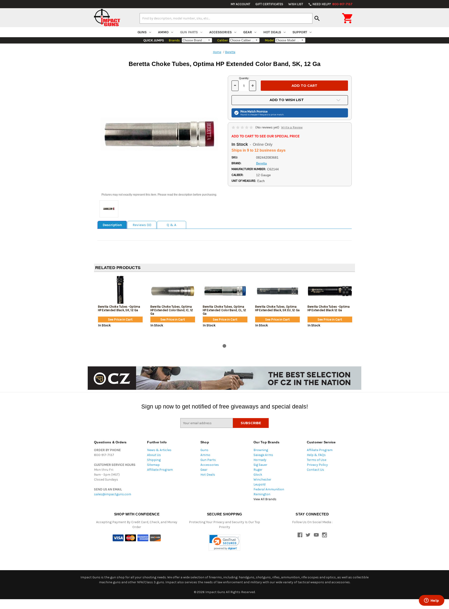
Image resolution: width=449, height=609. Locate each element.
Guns (142, 32)
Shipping (154, 460)
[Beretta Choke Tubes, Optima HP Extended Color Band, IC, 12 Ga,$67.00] (173, 291)
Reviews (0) (142, 225)
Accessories (220, 32)
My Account (240, 4)
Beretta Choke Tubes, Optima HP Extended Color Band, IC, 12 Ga (171, 310)
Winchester (262, 479)
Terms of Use (316, 460)
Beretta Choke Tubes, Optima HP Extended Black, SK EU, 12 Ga (277, 308)
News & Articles (159, 450)
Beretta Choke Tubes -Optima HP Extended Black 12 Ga (329, 308)
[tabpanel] (120, 308)
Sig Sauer (260, 465)
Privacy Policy (317, 465)
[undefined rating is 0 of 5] (243, 127)
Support (300, 32)
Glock (257, 475)
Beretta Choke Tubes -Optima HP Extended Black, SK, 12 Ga (119, 308)
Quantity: (244, 78)
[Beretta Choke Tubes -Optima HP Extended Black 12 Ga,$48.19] (330, 291)
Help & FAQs (316, 455)
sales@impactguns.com (112, 494)
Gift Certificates (269, 4)
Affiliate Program (160, 470)
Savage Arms (263, 455)
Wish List (295, 4)
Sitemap (153, 465)
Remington (261, 494)
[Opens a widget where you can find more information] (431, 601)
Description (112, 225)
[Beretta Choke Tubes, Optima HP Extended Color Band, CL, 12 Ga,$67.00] (225, 291)
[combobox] (226, 18)
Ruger (257, 470)
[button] (224, 542)
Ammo (163, 32)
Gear (247, 32)
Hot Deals (272, 32)
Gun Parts (189, 32)
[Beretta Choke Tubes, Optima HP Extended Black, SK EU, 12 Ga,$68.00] (277, 291)
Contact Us (315, 470)
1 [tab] (224, 346)
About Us (154, 455)
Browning (260, 450)
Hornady (259, 460)
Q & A (171, 225)
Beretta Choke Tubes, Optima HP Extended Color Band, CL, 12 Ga (224, 310)
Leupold (259, 484)
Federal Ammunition (268, 489)
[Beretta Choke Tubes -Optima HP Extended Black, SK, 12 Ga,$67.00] (120, 291)
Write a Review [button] (292, 127)
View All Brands (264, 499)
